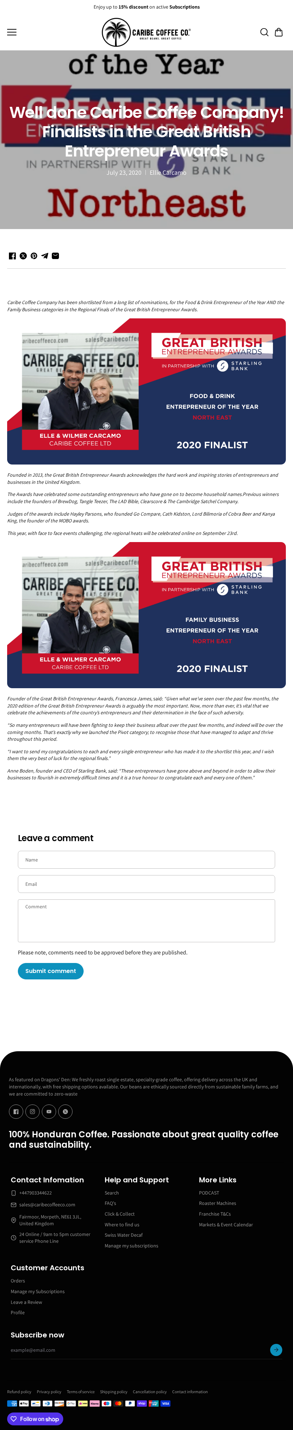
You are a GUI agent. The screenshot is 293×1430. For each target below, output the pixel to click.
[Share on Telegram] (44, 255)
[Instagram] (32, 1111)
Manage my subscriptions (131, 1245)
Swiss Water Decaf (124, 1235)
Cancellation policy (150, 1391)
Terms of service (81, 1391)
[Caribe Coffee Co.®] (146, 32)
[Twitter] (65, 1111)
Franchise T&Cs (215, 1214)
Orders (18, 1280)
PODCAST (209, 1193)
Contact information (190, 1391)
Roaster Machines (217, 1203)
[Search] (264, 32)
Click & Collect (120, 1214)
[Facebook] (16, 1111)
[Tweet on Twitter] (23, 255)
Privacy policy (49, 1391)
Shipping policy (114, 1391)
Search (112, 1193)
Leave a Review (26, 1302)
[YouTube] (49, 1111)
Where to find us (122, 1224)
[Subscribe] (276, 1350)
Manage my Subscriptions (38, 1291)
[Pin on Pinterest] (34, 255)
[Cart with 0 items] (279, 32)
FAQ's (110, 1203)
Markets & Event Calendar (226, 1224)
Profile (18, 1312)
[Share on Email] (55, 255)
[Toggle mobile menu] (52, 32)
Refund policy (19, 1391)
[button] (279, 32)
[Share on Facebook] (12, 255)
